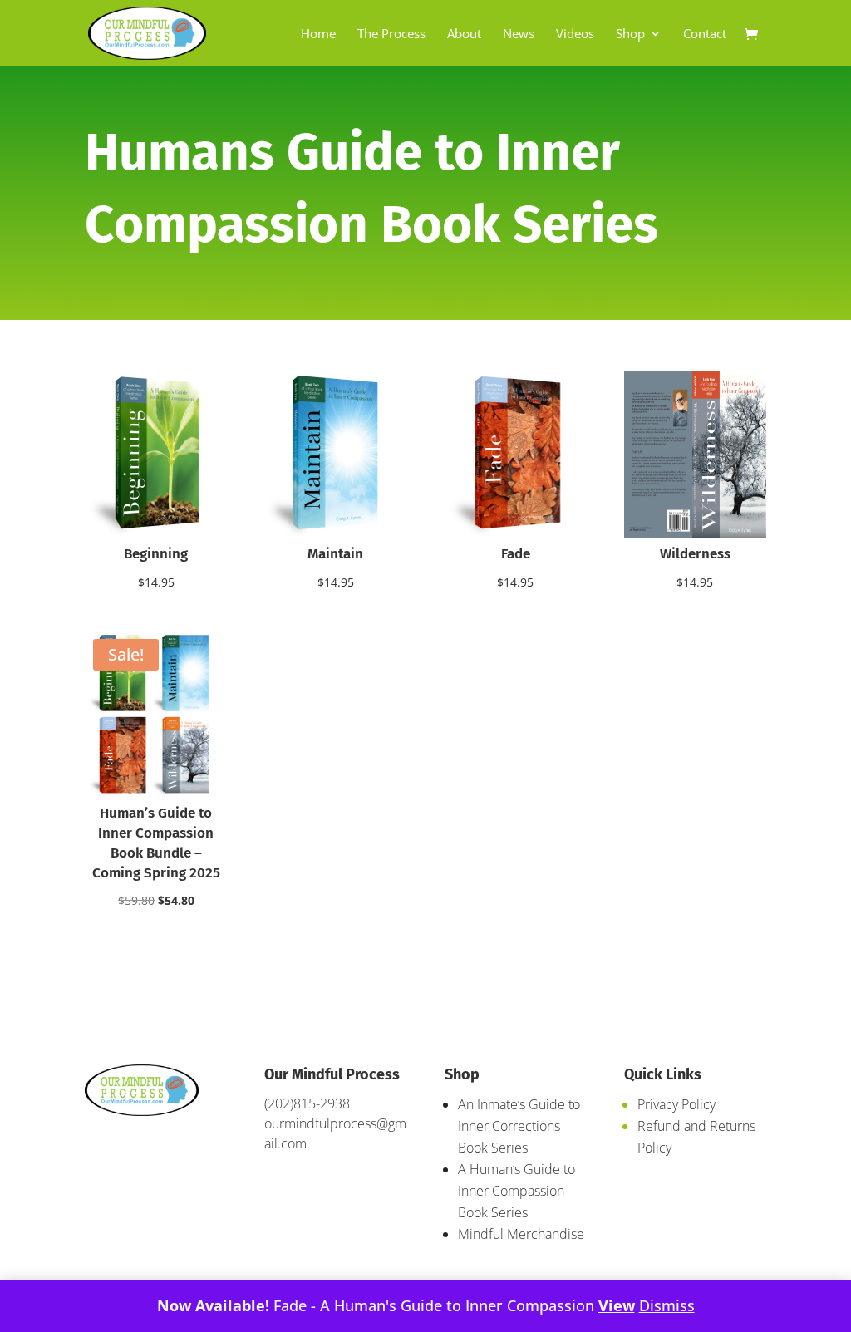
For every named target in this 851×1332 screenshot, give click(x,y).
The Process (391, 34)
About (464, 34)
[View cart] (755, 35)
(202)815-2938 (307, 1103)
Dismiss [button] (667, 1305)
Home (318, 34)
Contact (704, 34)
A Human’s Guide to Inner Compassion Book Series (516, 1190)
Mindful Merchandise (521, 1234)
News (518, 34)
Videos (575, 34)
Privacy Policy (676, 1104)
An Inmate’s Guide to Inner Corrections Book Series (519, 1126)
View (616, 1305)
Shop (630, 34)
